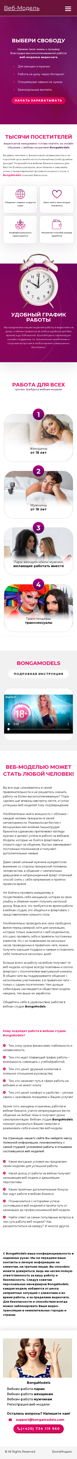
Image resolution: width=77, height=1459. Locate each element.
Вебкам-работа (26, 1389)
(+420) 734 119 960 (40, 1429)
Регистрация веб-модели (28, 1404)
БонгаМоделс (46, 335)
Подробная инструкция (38, 674)
